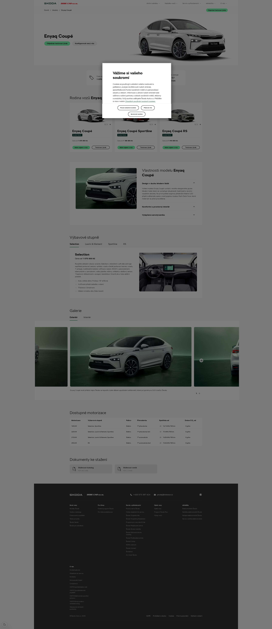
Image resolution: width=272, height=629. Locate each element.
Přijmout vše (148, 107)
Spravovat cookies (137, 114)
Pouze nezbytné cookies (128, 107)
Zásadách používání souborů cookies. (140, 101)
